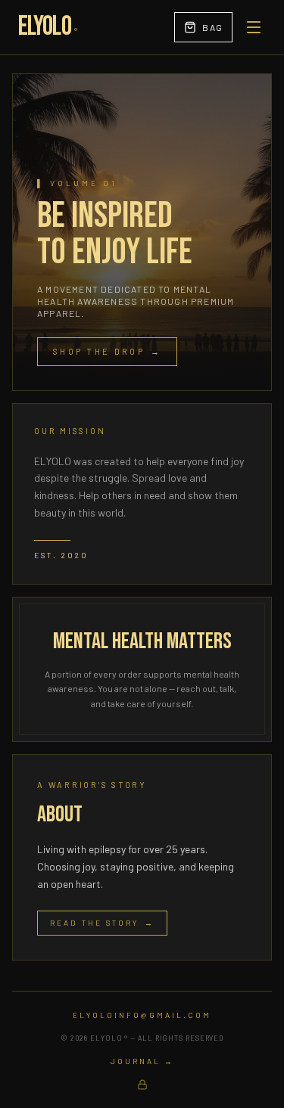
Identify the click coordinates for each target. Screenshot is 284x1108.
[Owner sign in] (142, 1084)
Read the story (102, 922)
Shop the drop (107, 351)
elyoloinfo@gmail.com (142, 1015)
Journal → (142, 1061)
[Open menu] (254, 27)
